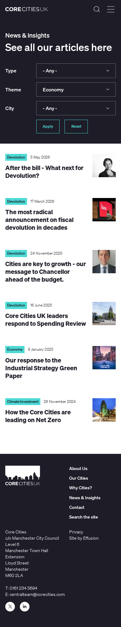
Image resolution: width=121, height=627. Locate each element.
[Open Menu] (111, 9)
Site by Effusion (84, 538)
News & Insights (85, 497)
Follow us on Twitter (10, 606)
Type (10, 70)
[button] (76, 70)
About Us (78, 468)
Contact (76, 507)
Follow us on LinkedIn (24, 606)
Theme (13, 89)
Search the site (97, 9)
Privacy (76, 532)
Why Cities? (80, 488)
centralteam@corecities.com (37, 594)
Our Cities (78, 478)
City (9, 108)
